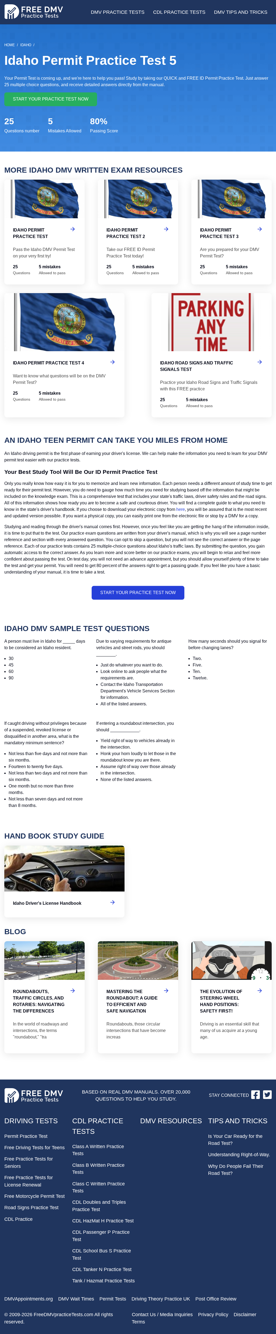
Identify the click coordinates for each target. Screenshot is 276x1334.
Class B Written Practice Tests (98, 1168)
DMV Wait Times (76, 1299)
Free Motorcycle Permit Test (34, 1196)
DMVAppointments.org (28, 1299)
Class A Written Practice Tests (98, 1150)
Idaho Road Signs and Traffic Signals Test (211, 355)
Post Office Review (215, 1299)
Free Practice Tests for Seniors (28, 1162)
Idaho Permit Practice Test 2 (138, 232)
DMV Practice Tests (117, 12)
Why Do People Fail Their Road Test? (235, 1170)
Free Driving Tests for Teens (34, 1147)
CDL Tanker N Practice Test (102, 1269)
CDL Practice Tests (179, 12)
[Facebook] (256, 1097)
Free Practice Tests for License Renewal (28, 1181)
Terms (138, 1322)
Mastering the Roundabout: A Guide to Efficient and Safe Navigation (138, 997)
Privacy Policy (213, 1314)
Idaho (25, 45)
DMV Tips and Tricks (240, 12)
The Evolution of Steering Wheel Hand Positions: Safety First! (231, 997)
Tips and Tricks (237, 1121)
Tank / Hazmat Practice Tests (103, 1280)
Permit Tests (112, 1299)
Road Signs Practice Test (31, 1207)
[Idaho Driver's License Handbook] (64, 881)
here (180, 509)
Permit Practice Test (25, 1136)
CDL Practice (18, 1219)
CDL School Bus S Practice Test (101, 1254)
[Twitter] (267, 1097)
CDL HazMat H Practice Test (103, 1221)
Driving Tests (31, 1121)
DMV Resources (171, 1121)
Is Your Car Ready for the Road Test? (235, 1140)
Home (9, 45)
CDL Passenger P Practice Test (101, 1235)
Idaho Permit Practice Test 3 (231, 232)
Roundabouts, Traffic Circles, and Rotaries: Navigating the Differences (44, 997)
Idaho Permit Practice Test (44, 232)
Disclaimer (245, 1314)
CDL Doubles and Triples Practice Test (99, 1205)
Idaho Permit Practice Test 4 (64, 355)
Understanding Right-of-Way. (239, 1154)
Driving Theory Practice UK (161, 1299)
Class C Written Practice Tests (98, 1187)
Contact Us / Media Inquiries (162, 1314)
